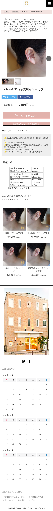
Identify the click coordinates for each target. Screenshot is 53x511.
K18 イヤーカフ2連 (14, 233)
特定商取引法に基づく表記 (13, 497)
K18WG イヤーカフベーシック (39, 269)
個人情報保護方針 (36, 497)
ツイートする (10, 97)
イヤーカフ (15, 12)
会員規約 (21, 500)
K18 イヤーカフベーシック (14, 269)
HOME (6, 12)
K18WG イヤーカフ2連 (38, 233)
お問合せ (33, 500)
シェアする (26, 97)
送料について (8, 500)
